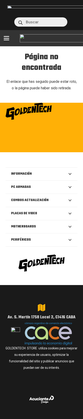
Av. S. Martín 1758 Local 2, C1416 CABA (41, 317)
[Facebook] (27, 146)
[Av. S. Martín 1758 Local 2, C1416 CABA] (41, 307)
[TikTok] (55, 146)
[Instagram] (13, 147)
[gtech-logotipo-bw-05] (41, 111)
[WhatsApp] (41, 146)
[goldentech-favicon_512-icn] (11, 22)
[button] (6, 38)
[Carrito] (75, 22)
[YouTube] (70, 146)
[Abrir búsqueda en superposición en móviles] (40, 22)
